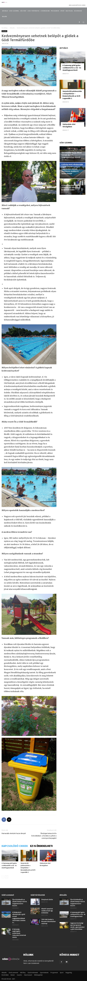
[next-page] (6, 876)
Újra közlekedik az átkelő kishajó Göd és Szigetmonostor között (72, 155)
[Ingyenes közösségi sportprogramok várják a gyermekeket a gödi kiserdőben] (64, 925)
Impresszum (28, 975)
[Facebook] (79, 22)
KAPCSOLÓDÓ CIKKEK (15, 846)
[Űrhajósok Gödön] (35, 902)
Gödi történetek (33, 973)
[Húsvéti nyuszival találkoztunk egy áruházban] (35, 911)
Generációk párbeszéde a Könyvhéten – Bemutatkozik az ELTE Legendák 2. (28, 867)
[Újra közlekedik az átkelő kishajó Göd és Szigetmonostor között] (6, 902)
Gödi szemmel (13, 973)
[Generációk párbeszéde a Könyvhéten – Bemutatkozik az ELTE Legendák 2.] (29, 855)
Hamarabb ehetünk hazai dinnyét (14, 833)
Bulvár (13, 975)
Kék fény (22, 973)
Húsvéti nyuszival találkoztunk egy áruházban (47, 911)
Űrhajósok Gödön (47, 899)
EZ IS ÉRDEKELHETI (41, 846)
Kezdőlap (5, 28)
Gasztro (19, 975)
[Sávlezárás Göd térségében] (48, 855)
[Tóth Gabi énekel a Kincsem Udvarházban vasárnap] (35, 921)
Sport (61, 973)
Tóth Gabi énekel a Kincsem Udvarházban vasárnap (48, 921)
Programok (54, 973)
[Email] (9, 819)
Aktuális (12, 28)
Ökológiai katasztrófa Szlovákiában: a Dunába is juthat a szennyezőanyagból (43, 835)
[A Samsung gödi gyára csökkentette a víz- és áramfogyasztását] (10, 855)
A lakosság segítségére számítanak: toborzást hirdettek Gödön (71, 187)
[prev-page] (3, 876)
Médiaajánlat (38, 975)
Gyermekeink (44, 973)
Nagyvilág (69, 973)
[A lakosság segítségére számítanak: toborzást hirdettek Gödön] (6, 931)
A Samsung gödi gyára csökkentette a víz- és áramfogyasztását (9, 865)
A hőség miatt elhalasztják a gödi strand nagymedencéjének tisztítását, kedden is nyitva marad (72, 169)
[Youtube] (66, 962)
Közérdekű (5, 975)
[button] (83, 22)
